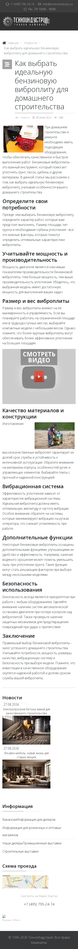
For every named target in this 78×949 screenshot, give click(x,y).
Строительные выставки (20, 851)
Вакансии (9, 819)
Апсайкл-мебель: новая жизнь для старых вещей (26, 755)
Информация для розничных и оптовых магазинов (31, 831)
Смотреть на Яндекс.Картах (39, 896)
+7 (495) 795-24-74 (22, 4)
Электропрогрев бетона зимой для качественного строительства (26, 711)
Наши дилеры (12, 843)
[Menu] (47, 21)
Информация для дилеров (36, 819)
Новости (25, 117)
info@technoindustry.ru (58, 4)
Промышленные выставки (42, 843)
